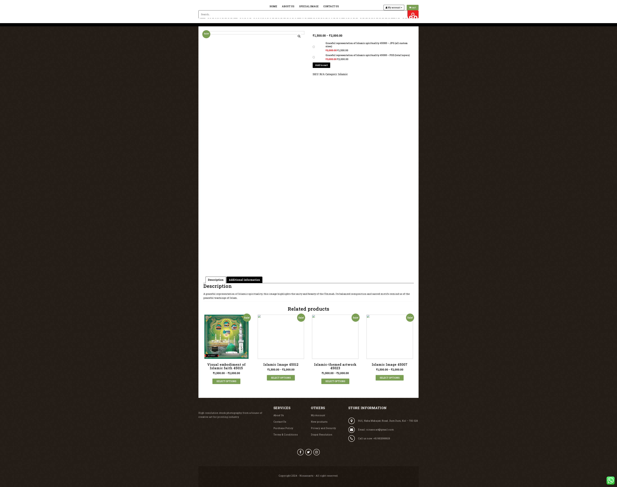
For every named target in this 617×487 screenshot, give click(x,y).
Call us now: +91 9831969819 (374, 438)
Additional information (244, 279)
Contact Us (331, 6)
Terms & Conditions (285, 434)
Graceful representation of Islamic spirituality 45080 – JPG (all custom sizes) (367, 45)
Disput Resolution (321, 434)
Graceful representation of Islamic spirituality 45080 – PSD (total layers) (368, 55)
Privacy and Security (323, 428)
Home (273, 6)
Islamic (343, 74)
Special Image (308, 6)
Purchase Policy (283, 428)
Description (216, 279)
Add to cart (321, 65)
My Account (318, 415)
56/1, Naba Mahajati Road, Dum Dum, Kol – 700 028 (388, 420)
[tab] (216, 280)
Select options (226, 381)
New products (319, 421)
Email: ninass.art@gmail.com (376, 429)
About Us (288, 6)
